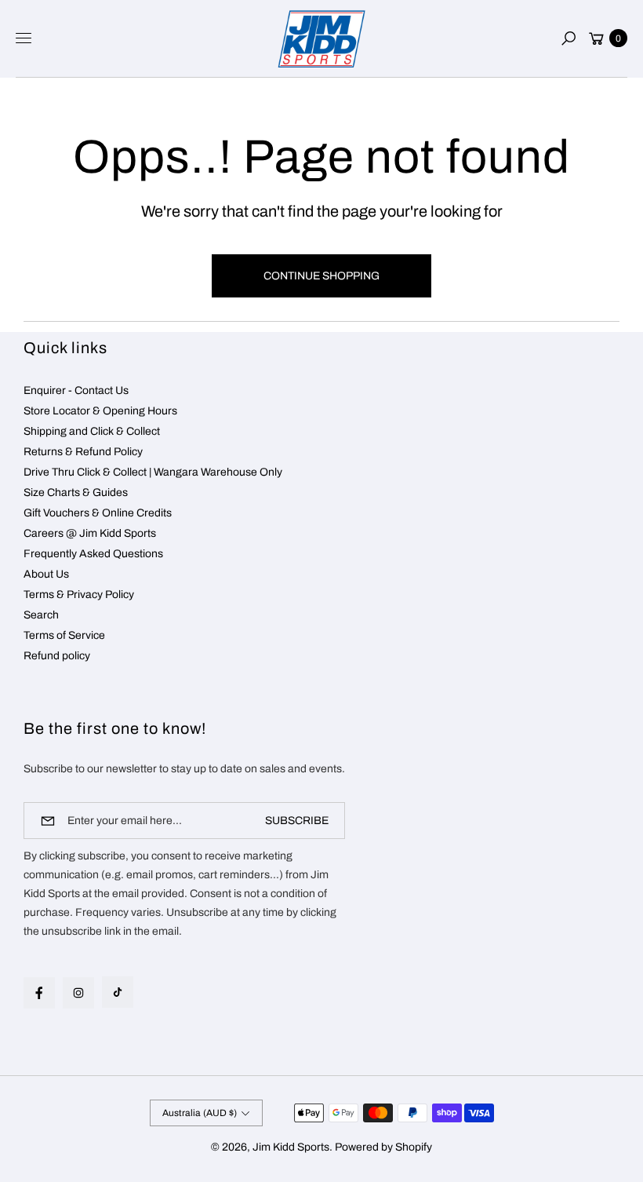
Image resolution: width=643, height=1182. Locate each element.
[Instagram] (78, 993)
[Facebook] (39, 993)
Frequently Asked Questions (93, 554)
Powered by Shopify (383, 1147)
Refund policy (57, 656)
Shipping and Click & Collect (92, 431)
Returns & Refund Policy (83, 452)
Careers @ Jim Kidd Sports (90, 533)
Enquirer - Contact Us (76, 390)
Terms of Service (64, 635)
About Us (46, 574)
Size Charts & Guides (76, 492)
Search (41, 615)
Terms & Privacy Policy (79, 594)
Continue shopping (321, 276)
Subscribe (297, 820)
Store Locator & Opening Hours (100, 411)
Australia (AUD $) (199, 1112)
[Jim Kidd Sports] (321, 39)
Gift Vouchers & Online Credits (98, 513)
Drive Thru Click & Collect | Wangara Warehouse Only (153, 472)
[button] (568, 38)
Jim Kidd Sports (290, 1147)
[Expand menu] (23, 38)
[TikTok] (117, 992)
